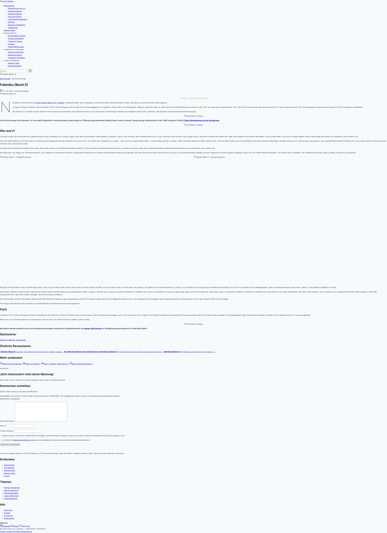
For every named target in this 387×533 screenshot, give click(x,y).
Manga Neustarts (15, 55)
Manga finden (9, 30)
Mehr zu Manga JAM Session (56, 364)
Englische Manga (15, 14)
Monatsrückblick (14, 66)
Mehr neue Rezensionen (82, 364)
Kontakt (7, 513)
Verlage (11, 44)
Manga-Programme (12, 488)
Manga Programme (15, 52)
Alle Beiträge (9, 468)
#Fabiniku (4, 340)
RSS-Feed (26, 526)
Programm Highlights (16, 58)
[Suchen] (30, 70)
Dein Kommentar (7, 421)
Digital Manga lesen (16, 47)
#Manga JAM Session (17, 340)
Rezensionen (9, 6)
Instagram (6, 526)
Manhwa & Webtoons (16, 25)
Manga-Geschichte (15, 39)
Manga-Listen (13, 63)
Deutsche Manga (15, 11)
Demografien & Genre (16, 36)
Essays (7, 476)
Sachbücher (13, 28)
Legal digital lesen (11, 496)
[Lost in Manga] (7, 1)
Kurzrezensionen (14, 17)
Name (3, 426)
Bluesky (16, 526)
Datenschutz (9, 518)
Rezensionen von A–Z (17, 8)
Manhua (11, 22)
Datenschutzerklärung (22, 440)
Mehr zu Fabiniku (33, 364)
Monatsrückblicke (11, 493)
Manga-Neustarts (11, 490)
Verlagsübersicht (11, 499)
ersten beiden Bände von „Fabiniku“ (50, 103)
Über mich (8, 510)
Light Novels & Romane (17, 19)
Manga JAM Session (93, 328)
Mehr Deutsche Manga (12, 364)
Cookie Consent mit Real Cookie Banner (16, 532)
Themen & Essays (15, 41)
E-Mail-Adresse (7, 431)
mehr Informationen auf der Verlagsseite (202, 120)
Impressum (8, 516)
